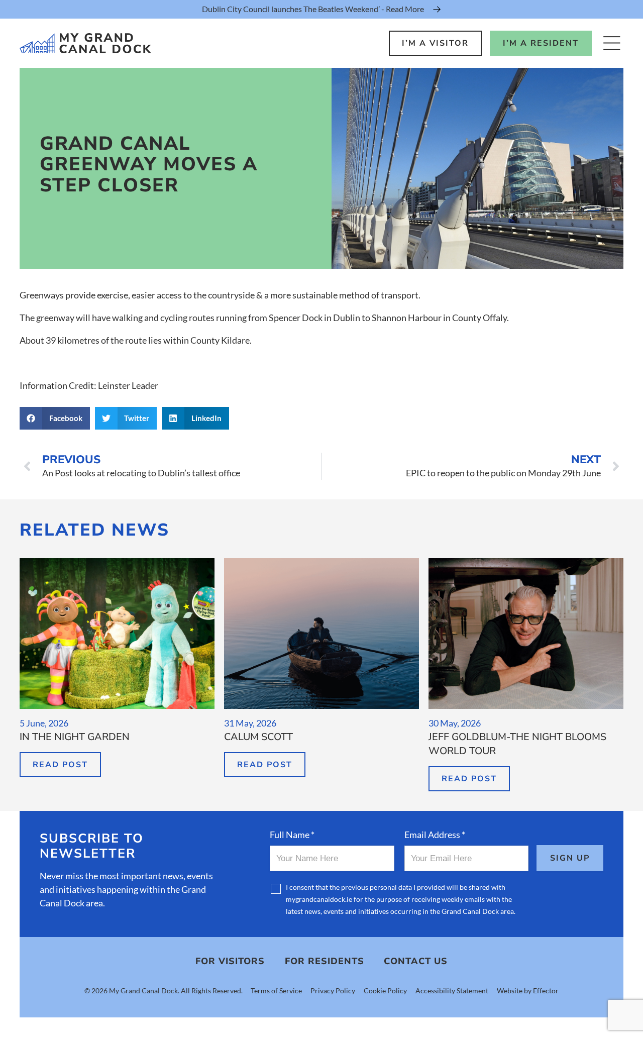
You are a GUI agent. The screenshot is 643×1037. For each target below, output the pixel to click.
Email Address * (434, 834)
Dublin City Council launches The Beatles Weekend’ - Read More (313, 9)
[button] (55, 418)
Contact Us (416, 961)
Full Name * (292, 834)
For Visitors (230, 961)
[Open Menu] (611, 43)
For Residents (324, 961)
